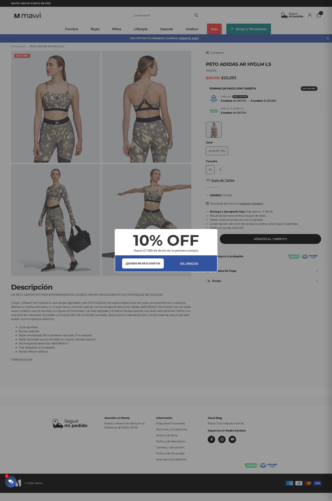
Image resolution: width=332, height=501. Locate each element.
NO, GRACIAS (189, 263)
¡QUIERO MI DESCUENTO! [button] (142, 263)
